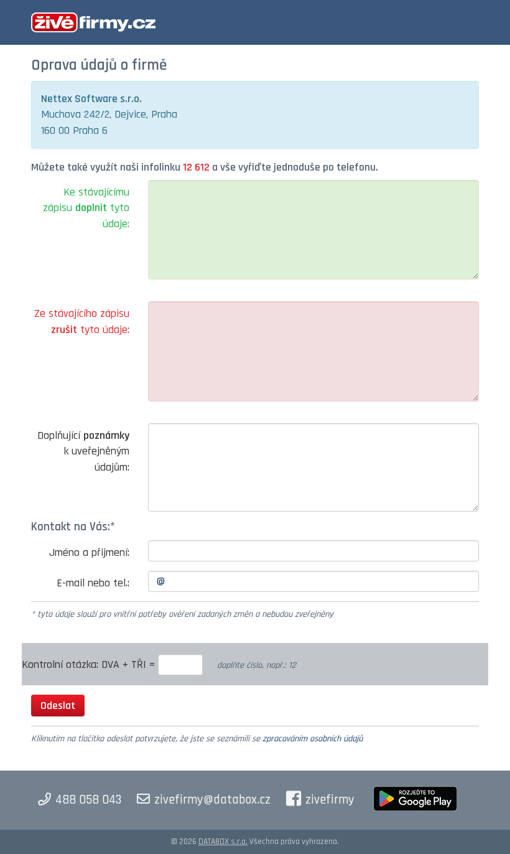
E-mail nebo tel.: (93, 583)
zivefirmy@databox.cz (212, 800)
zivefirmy (330, 800)
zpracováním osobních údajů (312, 738)
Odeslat (57, 705)
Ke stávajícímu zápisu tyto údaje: (86, 208)
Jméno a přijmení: (89, 552)
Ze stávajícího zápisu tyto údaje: (81, 321)
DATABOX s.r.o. (223, 841)
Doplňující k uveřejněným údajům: (83, 451)
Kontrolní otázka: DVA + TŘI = (90, 664)
